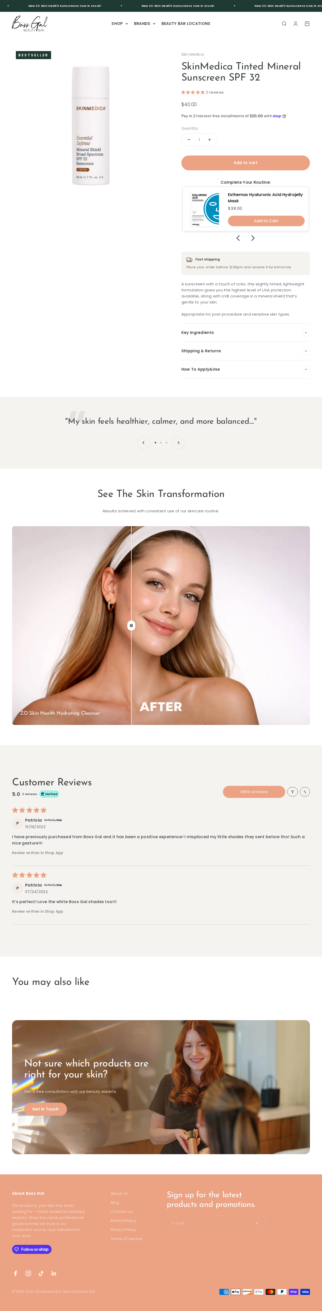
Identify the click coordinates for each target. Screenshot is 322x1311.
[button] (193, 92)
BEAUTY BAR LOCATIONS (186, 23)
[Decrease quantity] (189, 140)
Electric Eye (85, 1291)
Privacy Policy (123, 1229)
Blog (115, 1202)
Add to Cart (266, 221)
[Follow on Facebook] (15, 1273)
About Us (119, 1193)
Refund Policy (123, 1220)
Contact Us (122, 1211)
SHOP (117, 23)
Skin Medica (192, 54)
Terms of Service (127, 1238)
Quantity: (190, 128)
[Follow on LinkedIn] (54, 1273)
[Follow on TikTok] (41, 1273)
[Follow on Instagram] (28, 1273)
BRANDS (142, 23)
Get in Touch (45, 1109)
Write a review (254, 792)
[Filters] (292, 791)
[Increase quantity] (209, 140)
